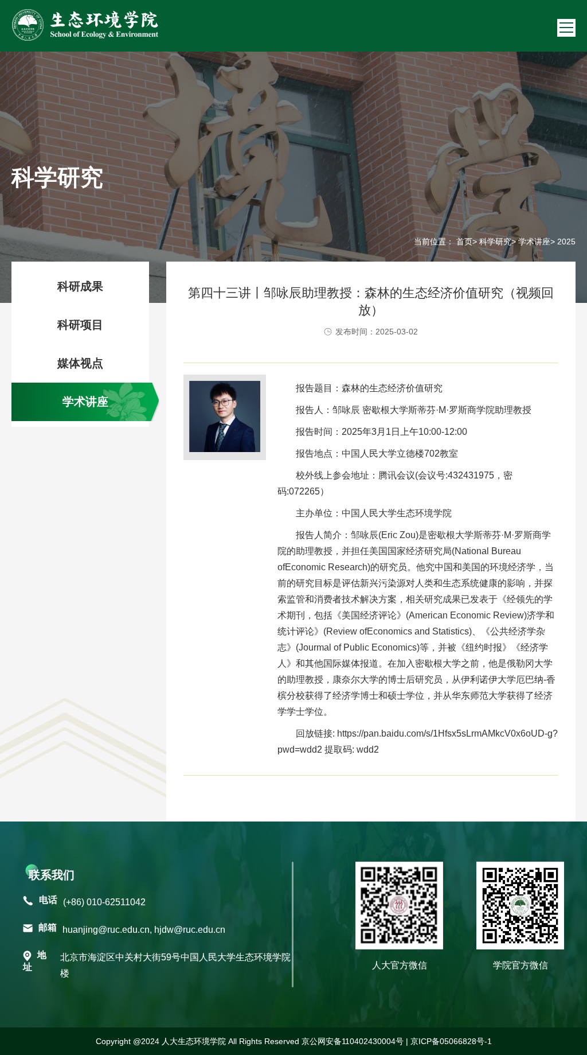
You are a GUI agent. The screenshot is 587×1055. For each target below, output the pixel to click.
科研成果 (80, 286)
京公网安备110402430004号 (353, 1041)
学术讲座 (534, 241)
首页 (464, 241)
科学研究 (495, 241)
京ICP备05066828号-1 (451, 1041)
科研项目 (80, 324)
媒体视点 (80, 363)
